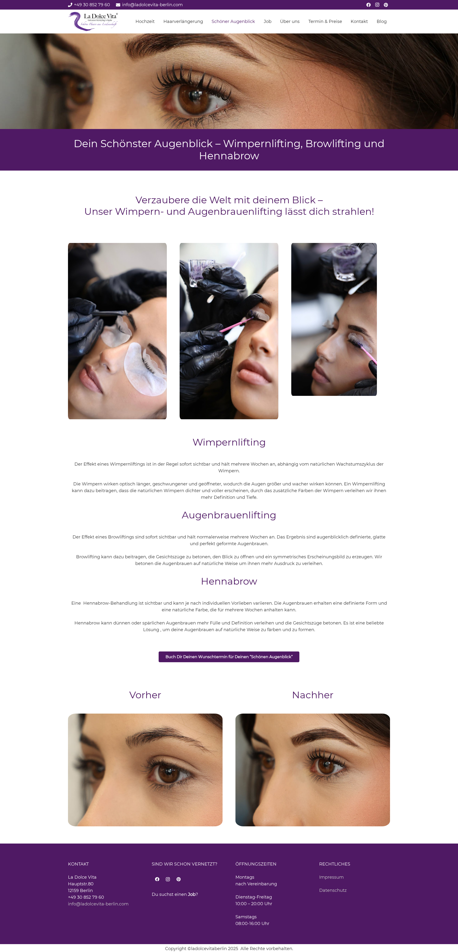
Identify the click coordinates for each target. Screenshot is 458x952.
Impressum (331, 877)
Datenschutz (333, 890)
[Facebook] (368, 4)
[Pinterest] (385, 4)
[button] (158, 21)
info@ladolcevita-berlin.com (98, 904)
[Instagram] (377, 4)
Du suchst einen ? (175, 894)
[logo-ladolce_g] (93, 21)
